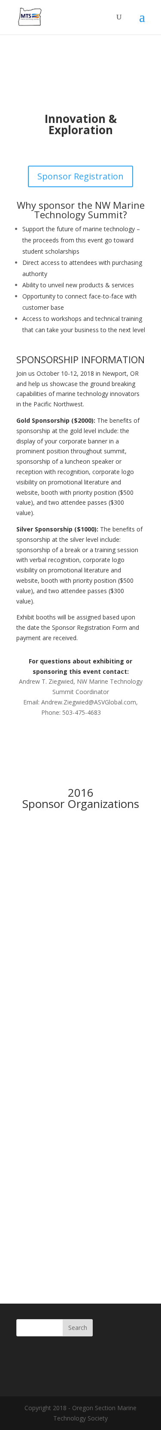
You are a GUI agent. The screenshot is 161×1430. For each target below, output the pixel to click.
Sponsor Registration (80, 176)
